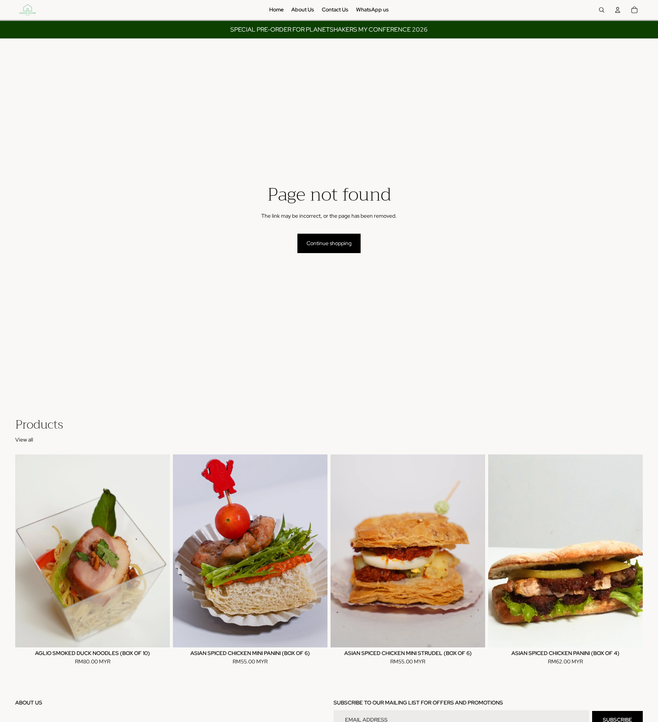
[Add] (158, 636)
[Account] (617, 10)
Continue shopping (329, 243)
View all (24, 439)
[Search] (601, 10)
